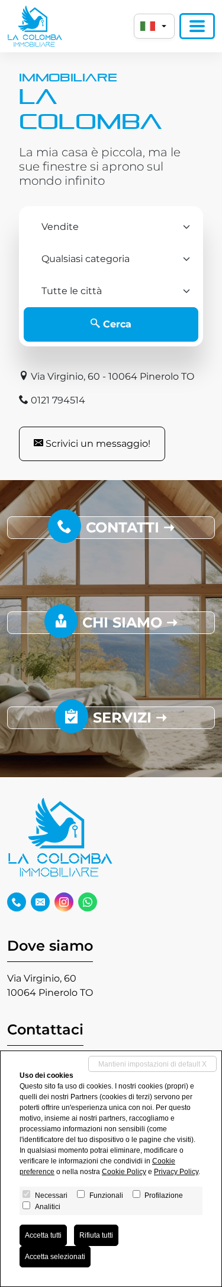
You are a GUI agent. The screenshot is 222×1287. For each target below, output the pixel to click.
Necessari (51, 1195)
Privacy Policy (176, 1172)
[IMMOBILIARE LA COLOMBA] (35, 26)
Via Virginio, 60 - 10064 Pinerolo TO (111, 376)
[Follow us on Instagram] (63, 901)
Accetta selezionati (55, 1257)
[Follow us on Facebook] (16, 901)
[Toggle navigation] (197, 26)
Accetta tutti (43, 1235)
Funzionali (106, 1195)
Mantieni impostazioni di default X (152, 1064)
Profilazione (163, 1195)
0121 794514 (56, 400)
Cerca (115, 324)
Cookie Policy (124, 1172)
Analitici (47, 1207)
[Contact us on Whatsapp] (87, 901)
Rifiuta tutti (96, 1235)
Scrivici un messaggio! (96, 443)
